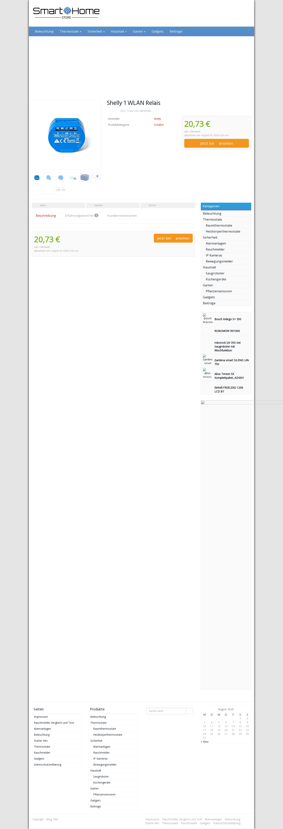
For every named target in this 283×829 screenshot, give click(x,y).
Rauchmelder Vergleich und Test (54, 722)
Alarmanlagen (216, 243)
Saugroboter (215, 273)
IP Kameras (214, 255)
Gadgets (158, 31)
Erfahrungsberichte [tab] (81, 215)
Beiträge (176, 31)
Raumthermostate (219, 225)
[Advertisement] (141, 65)
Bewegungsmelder (219, 261)
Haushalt (118, 31)
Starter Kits (41, 740)
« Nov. (205, 741)
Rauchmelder (215, 249)
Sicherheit (95, 31)
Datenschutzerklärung (47, 764)
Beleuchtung (44, 31)
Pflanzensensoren (219, 291)
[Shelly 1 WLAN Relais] (66, 134)
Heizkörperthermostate (223, 231)
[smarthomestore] (66, 13)
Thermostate (70, 31)
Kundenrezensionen (122, 215)
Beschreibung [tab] (46, 215)
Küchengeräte (216, 279)
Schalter (159, 125)
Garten (138, 31)
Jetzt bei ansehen (216, 143)
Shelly (157, 119)
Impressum (41, 717)
